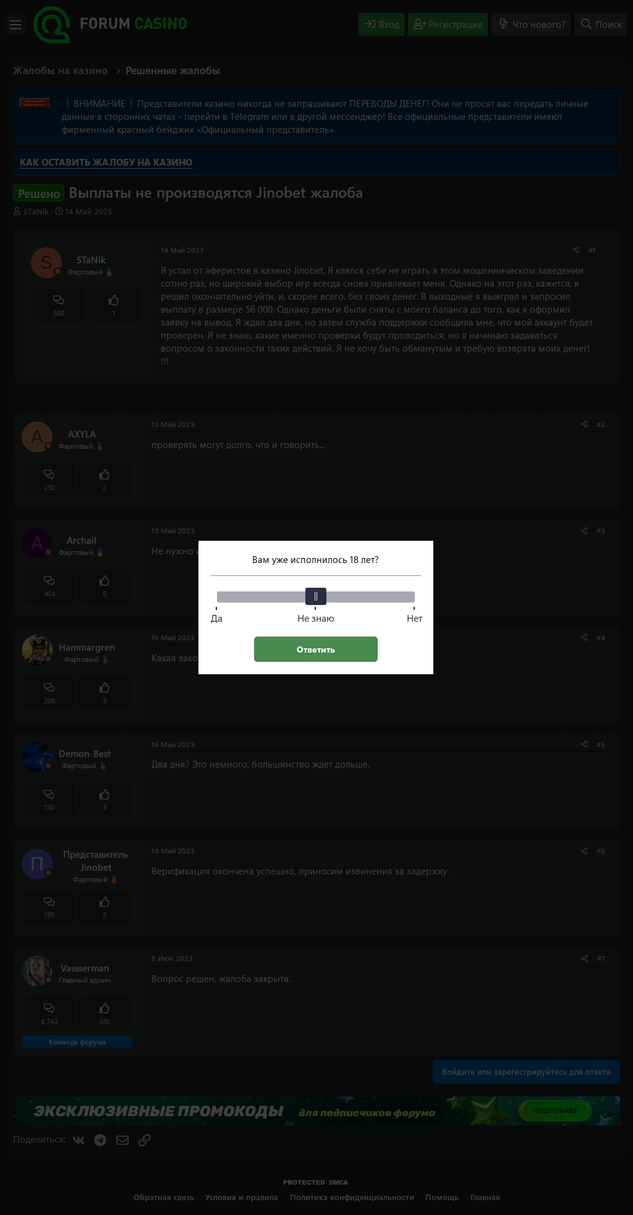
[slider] (315, 596)
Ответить (316, 649)
